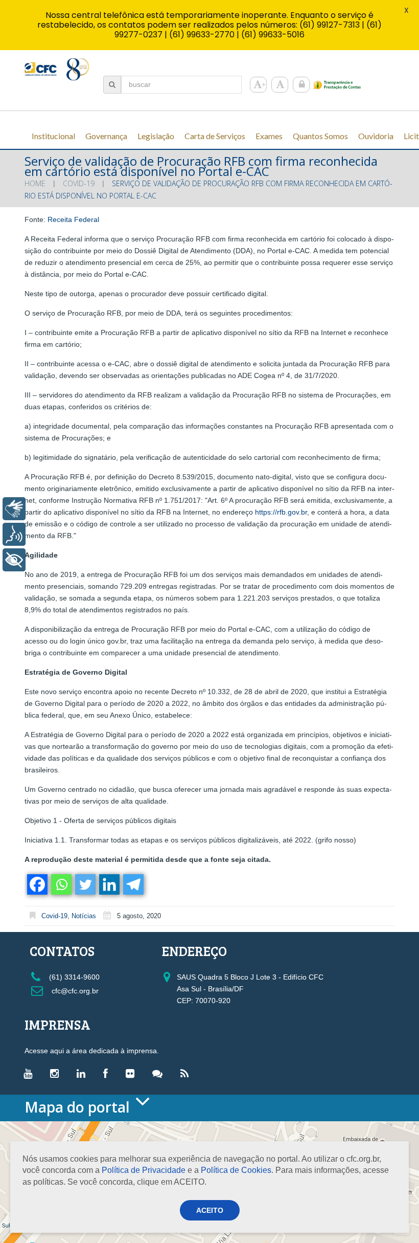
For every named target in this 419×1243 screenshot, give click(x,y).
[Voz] (14, 534)
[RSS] (187, 1073)
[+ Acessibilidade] (14, 559)
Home (35, 183)
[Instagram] (57, 1073)
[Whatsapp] (61, 884)
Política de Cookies (236, 1170)
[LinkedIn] (83, 1073)
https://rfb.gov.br (281, 512)
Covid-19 (79, 183)
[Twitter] (85, 884)
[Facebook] (37, 884)
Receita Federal (73, 219)
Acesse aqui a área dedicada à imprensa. (92, 1051)
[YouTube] (30, 1073)
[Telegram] (133, 884)
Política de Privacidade (143, 1170)
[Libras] (14, 508)
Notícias (84, 916)
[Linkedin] (109, 884)
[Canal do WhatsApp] (160, 1073)
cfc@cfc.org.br (74, 991)
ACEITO (209, 1210)
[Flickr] (132, 1073)
